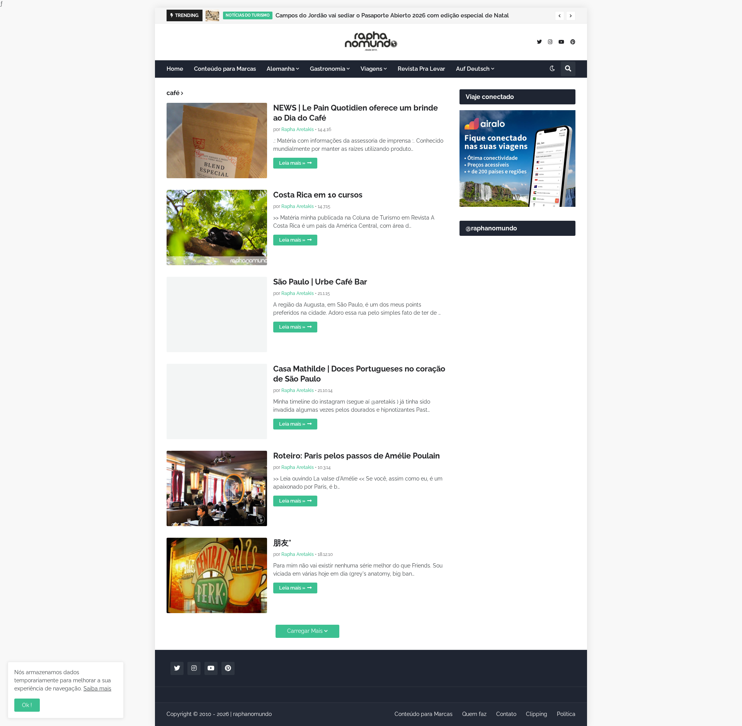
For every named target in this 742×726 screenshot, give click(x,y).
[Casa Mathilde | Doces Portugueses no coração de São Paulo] (217, 401)
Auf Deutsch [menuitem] (473, 68)
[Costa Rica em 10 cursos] (217, 227)
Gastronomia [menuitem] (327, 68)
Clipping (536, 714)
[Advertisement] (517, 429)
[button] (559, 15)
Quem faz (474, 714)
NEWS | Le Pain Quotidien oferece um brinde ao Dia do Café (355, 113)
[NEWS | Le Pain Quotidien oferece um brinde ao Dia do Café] (217, 140)
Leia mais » (292, 163)
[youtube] (561, 41)
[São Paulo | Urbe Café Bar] (217, 314)
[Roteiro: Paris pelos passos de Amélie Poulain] (217, 488)
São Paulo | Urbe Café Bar (320, 281)
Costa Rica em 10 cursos (317, 194)
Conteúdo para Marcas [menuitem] (225, 68)
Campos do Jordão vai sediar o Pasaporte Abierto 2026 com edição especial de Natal (392, 15)
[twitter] (539, 41)
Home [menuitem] (175, 68)
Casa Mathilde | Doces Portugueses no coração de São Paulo (359, 373)
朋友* (282, 542)
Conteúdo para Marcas (424, 714)
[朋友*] (217, 575)
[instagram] (550, 41)
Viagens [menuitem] (371, 68)
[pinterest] (572, 41)
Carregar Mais (305, 631)
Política (566, 714)
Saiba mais (97, 688)
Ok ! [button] (27, 705)
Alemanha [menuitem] (280, 68)
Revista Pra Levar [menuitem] (421, 68)
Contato (506, 714)
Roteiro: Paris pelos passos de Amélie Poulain (356, 455)
